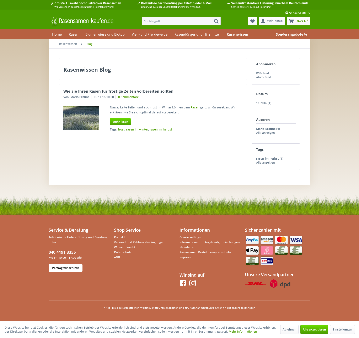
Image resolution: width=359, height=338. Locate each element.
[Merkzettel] (252, 21)
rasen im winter (137, 129)
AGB (117, 257)
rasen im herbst (161, 129)
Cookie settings (190, 237)
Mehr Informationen (243, 331)
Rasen (195, 107)
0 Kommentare (128, 97)
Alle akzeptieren (314, 329)
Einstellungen (342, 329)
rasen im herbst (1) (269, 158)
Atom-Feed (263, 77)
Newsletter (187, 247)
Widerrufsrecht (124, 247)
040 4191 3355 (62, 252)
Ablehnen (289, 329)
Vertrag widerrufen (65, 268)
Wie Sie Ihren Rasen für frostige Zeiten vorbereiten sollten (118, 91)
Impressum (187, 257)
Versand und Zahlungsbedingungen (139, 242)
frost (121, 129)
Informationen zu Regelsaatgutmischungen (210, 242)
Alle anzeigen (265, 133)
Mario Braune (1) (268, 129)
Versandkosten (169, 307)
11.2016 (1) (263, 103)
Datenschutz (123, 252)
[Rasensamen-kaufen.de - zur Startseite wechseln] (82, 22)
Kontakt (119, 237)
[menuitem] (181, 21)
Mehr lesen (120, 122)
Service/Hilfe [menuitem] (297, 13)
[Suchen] (216, 21)
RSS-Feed (262, 73)
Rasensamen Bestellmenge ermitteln (205, 252)
